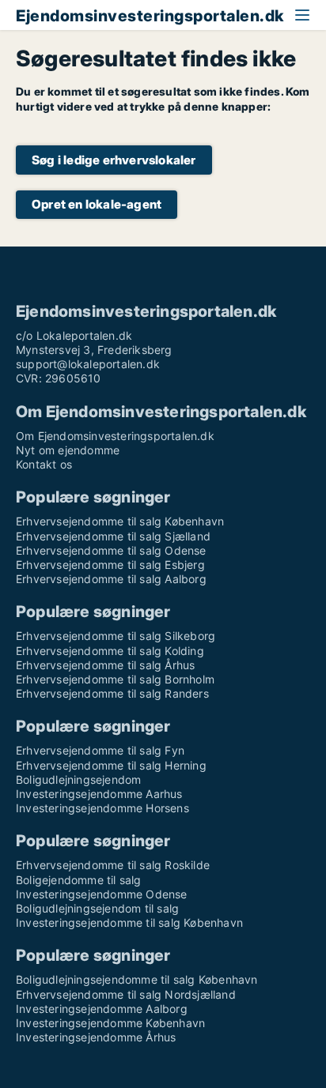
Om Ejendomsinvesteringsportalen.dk (115, 435)
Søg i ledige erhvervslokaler (114, 160)
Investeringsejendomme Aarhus (99, 793)
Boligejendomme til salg (79, 880)
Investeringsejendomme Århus (96, 1037)
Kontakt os (44, 464)
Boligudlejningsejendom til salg (97, 908)
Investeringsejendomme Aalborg (102, 1008)
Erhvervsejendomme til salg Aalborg (111, 578)
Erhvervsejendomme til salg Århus (105, 665)
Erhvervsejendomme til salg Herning (111, 765)
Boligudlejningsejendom (78, 779)
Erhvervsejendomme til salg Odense (111, 550)
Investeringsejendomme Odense (102, 894)
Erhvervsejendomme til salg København (120, 521)
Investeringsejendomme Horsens (102, 808)
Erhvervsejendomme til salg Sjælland (113, 536)
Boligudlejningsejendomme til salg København (137, 979)
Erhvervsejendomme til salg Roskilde (113, 865)
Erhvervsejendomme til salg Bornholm (115, 679)
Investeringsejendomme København (110, 1023)
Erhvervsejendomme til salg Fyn (100, 750)
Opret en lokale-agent (96, 204)
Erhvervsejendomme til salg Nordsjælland (126, 994)
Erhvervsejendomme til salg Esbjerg (110, 564)
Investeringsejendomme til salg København (129, 922)
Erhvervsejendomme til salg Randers (112, 693)
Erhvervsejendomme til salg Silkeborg (115, 635)
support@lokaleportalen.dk (88, 364)
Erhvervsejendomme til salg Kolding (110, 650)
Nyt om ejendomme (67, 450)
